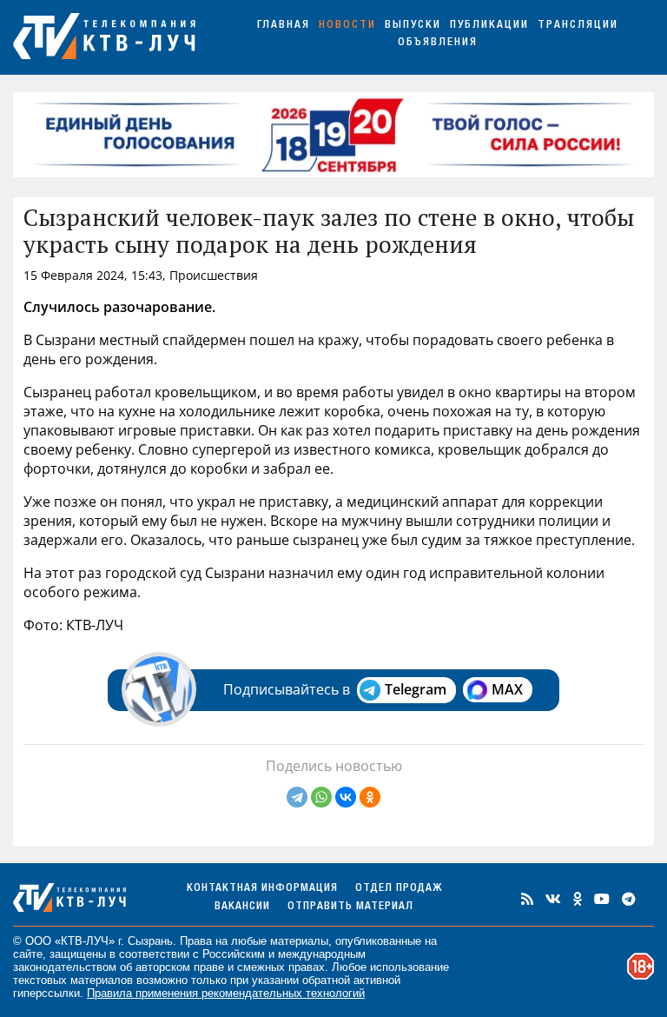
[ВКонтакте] (345, 797)
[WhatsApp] (321, 797)
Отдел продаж (398, 888)
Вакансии (242, 907)
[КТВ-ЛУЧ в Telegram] (629, 899)
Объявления (438, 43)
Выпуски (413, 25)
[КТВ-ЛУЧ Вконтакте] (553, 899)
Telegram (415, 689)
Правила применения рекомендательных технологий (226, 993)
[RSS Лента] (527, 899)
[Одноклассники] (370, 797)
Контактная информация (262, 888)
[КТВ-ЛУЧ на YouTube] (602, 899)
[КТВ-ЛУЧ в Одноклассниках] (577, 899)
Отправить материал (350, 907)
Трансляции (578, 25)
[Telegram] (297, 797)
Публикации (489, 25)
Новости (347, 25)
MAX (507, 689)
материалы (299, 940)
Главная (283, 25)
